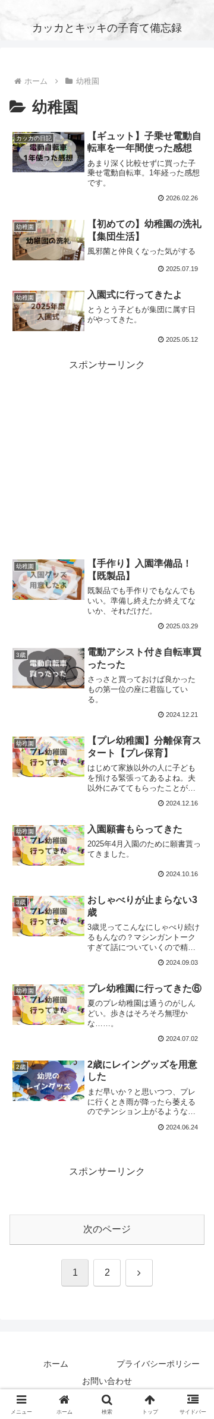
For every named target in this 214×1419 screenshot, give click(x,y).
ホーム (55, 1363)
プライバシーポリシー (158, 1363)
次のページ (107, 1229)
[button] (191, 1392)
